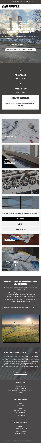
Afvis (20, 224)
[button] (37, 6)
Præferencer (20, 229)
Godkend (20, 219)
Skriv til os (20, 88)
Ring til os (20, 75)
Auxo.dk (32, 440)
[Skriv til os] (20, 83)
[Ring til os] (20, 69)
